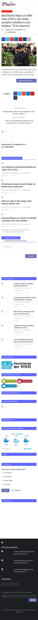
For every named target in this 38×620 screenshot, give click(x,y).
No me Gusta (8, 480)
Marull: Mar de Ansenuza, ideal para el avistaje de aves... (24, 313)
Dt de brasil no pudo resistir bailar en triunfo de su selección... (18, 185)
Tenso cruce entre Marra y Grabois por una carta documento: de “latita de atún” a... (19, 122)
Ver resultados (16, 490)
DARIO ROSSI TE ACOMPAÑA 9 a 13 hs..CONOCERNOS (16, 31)
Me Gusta (7, 484)
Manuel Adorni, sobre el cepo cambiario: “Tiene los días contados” (19, 113)
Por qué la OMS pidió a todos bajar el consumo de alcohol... (24, 340)
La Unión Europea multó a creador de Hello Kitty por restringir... (25, 299)
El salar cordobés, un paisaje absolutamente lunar (23, 285)
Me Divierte (7, 477)
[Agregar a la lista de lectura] (29, 39)
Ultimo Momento (7, 11)
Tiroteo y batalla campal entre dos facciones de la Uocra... (24, 553)
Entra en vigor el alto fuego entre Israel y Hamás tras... (17, 202)
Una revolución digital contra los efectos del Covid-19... (23, 571)
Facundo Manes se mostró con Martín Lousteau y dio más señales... (19, 219)
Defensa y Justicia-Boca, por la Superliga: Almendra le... (23, 562)
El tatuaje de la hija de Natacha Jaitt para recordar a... (24, 327)
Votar (5, 490)
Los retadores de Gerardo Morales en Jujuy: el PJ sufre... (19, 168)
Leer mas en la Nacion (26, 80)
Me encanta (8, 473)
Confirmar (30, 256)
